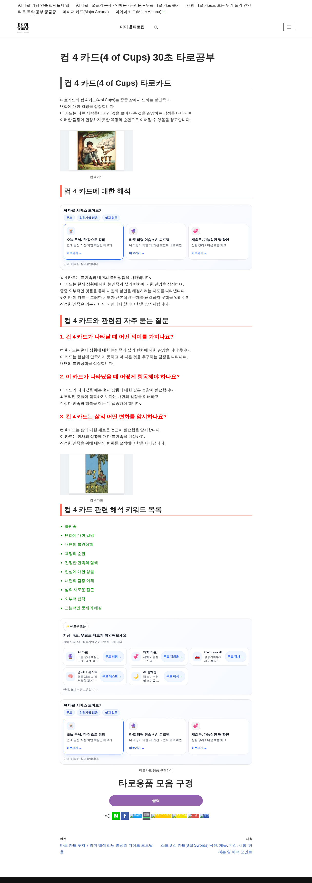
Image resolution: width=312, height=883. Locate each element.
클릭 (156, 800)
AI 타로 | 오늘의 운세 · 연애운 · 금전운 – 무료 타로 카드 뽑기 (128, 5)
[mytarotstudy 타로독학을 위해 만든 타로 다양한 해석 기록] (24, 27)
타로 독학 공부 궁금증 (37, 12)
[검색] (156, 27)
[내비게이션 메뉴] (289, 27)
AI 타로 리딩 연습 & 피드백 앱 (43, 5)
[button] (164, 12)
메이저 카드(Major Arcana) (86, 12)
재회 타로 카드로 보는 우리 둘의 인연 (219, 5)
